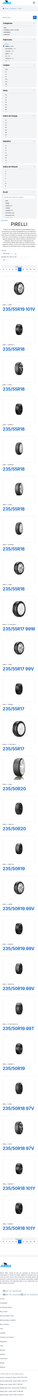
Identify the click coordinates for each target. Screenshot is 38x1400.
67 (6, 120)
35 (6, 97)
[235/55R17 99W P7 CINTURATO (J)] (19, 609)
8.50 (6, 69)
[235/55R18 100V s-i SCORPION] (19, 529)
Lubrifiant (2, 1333)
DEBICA (7, 53)
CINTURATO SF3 (9, 215)
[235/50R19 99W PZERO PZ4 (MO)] (19, 849)
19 (5, 160)
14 (5, 76)
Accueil (2, 1299)
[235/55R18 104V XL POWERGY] (19, 409)
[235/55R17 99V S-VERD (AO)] (19, 649)
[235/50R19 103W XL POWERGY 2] (19, 1048)
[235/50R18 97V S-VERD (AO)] (19, 1088)
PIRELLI (7, 46)
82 (6, 127)
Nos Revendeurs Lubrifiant (7, 1320)
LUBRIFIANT (7, 34)
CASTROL (8, 51)
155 (6, 79)
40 (6, 99)
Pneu (1, 1328)
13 (5, 74)
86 (6, 132)
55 (6, 107)
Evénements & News (6, 1307)
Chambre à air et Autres (7, 1337)
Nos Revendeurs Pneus (7, 1316)
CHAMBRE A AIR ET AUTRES (11, 30)
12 (5, 72)
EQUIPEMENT (7, 32)
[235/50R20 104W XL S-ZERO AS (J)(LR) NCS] (19, 769)
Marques (2, 1350)
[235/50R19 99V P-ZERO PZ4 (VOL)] (19, 968)
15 (5, 148)
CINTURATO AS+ (10, 213)
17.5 (6, 155)
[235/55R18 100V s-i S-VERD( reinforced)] (19, 569)
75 (6, 122)
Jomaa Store (3, 1358)
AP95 (6, 200)
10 (16, 269)
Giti (6, 56)
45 (6, 102)
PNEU (5, 27)
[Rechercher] (35, 17)
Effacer (6, 44)
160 (6, 81)
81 (5, 125)
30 (6, 95)
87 (6, 135)
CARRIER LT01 (9, 210)
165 (6, 84)
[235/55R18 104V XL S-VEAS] (19, 369)
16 (5, 150)
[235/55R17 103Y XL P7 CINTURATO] (19, 729)
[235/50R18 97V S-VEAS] (19, 1128)
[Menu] (34, 3)
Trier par (3, 250)
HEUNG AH (8, 58)
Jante (1, 1346)
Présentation (3, 1303)
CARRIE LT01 (8, 205)
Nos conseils (3, 1311)
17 (5, 153)
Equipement (3, 1341)
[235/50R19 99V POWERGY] (19, 929)
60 (6, 109)
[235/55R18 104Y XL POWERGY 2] (19, 329)
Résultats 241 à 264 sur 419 (8, 257)
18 (5, 158)
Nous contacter (4, 1324)
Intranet (2, 1363)
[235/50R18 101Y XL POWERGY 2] (19, 1168)
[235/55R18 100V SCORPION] (19, 449)
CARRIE (7, 203)
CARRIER (7, 208)
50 (6, 104)
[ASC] (16, 253)
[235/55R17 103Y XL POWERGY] (19, 689)
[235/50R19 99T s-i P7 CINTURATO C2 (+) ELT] (19, 1008)
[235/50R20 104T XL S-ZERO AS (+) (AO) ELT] (19, 809)
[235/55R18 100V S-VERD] (19, 489)
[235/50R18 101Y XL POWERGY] (19, 1208)
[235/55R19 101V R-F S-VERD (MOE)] (19, 289)
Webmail (2, 1367)
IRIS (6, 61)
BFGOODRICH (9, 48)
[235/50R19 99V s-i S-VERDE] (19, 888)
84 (6, 130)
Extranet (2, 1354)
